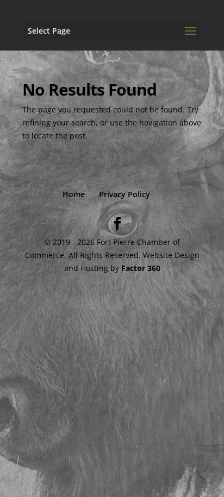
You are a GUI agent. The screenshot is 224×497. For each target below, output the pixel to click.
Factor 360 (140, 268)
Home (74, 194)
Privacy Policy (124, 194)
